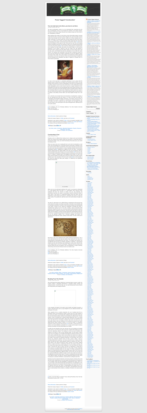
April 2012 (89, 330)
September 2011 (90, 337)
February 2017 (90, 276)
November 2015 (90, 291)
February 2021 (90, 240)
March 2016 (90, 288)
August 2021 (90, 234)
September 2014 (91, 302)
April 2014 (89, 306)
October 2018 (90, 257)
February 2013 (90, 319)
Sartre (70, 397)
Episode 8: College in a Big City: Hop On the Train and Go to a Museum (94, 86)
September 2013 (91, 314)
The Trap (88, 364)
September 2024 (91, 205)
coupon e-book (70, 123)
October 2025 (90, 191)
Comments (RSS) (77, 409)
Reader (53, 273)
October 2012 (90, 323)
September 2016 (91, 282)
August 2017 (90, 270)
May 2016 (89, 286)
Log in (89, 176)
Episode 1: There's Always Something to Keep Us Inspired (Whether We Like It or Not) (92, 66)
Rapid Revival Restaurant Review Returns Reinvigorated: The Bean (93, 127)
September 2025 (91, 192)
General (69, 272)
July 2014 (89, 304)
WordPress (80, 408)
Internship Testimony (91, 139)
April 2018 (89, 261)
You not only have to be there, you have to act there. (63, 26)
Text (66, 129)
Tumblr (74, 121)
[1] (77, 41)
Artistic (60, 272)
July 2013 (89, 316)
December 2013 (90, 311)
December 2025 (90, 189)
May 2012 (89, 329)
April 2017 (89, 274)
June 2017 (89, 272)
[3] (72, 157)
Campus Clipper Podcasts (93, 19)
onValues (63, 130)
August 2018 (90, 259)
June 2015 (89, 297)
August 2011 (90, 338)
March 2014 (90, 307)
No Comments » (69, 130)
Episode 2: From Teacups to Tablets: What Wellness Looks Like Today (94, 32)
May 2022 (89, 226)
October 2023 (90, 214)
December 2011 (90, 334)
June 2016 (89, 285)
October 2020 (90, 243)
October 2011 (90, 336)
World (69, 129)
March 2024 (90, 211)
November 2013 (90, 312)
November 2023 (90, 213)
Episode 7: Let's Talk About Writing (94, 96)
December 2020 (90, 241)
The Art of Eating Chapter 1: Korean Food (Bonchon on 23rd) (93, 124)
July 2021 (89, 235)
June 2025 (89, 195)
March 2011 (90, 343)
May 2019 (89, 251)
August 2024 (90, 206)
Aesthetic (56, 272)
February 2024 (90, 212)
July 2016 (89, 284)
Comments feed (90, 178)
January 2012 (90, 333)
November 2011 (90, 335)
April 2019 (89, 252)
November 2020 (90, 242)
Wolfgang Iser (79, 273)
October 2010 (90, 348)
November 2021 (90, 230)
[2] (60, 45)
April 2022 (89, 227)
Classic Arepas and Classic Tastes (94, 125)
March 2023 (90, 219)
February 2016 (90, 289)
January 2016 (90, 290)
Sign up (66, 120)
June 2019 (89, 250)
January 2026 (90, 188)
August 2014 (90, 303)
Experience (62, 396)
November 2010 (90, 347)
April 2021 (89, 238)
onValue (89, 153)
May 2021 (89, 237)
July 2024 (89, 207)
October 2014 (90, 301)
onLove (89, 150)
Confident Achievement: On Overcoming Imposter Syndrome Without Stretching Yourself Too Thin (93, 166)
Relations (61, 273)
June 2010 (89, 352)
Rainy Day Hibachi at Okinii (92, 128)
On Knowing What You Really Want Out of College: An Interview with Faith (93, 163)
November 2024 (90, 203)
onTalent (89, 148)
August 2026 (90, 182)
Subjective (77, 397)
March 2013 (90, 318)
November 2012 (90, 322)
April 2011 (89, 342)
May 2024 (89, 209)
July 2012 (89, 327)
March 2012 (90, 331)
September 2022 (91, 222)
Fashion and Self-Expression (93, 168)
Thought (67, 273)
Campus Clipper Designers (92, 143)
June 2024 (89, 208)
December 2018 (90, 255)
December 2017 (90, 266)
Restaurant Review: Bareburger (93, 129)
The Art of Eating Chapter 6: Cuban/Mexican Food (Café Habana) (93, 122)
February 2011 (90, 344)
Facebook (72, 118)
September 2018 (91, 258)
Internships (89, 172)
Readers (75, 128)
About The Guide (91, 156)
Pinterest (80, 121)
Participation (70, 128)
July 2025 (89, 194)
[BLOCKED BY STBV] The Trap (93, 363)
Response (79, 128)
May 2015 (89, 298)
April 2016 (89, 287)
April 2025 (89, 197)
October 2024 (90, 204)
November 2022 (90, 220)
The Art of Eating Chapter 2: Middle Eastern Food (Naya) (93, 131)
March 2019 (90, 253)
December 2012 (90, 321)
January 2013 (90, 320)
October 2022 (90, 221)
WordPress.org (90, 179)
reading (57, 273)
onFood (89, 149)
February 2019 (90, 254)
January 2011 (90, 345)
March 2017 (90, 275)
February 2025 (90, 199)
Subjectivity (62, 129)
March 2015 (90, 299)
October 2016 (90, 281)
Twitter (62, 118)
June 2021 (89, 236)
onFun (89, 151)
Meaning (73, 272)
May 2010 (89, 353)
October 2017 (90, 268)
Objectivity (65, 128)
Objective (71, 396)
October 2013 (90, 313)
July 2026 (89, 183)
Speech (73, 397)
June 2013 (89, 317)
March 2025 (90, 198)
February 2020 (90, 245)
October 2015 (90, 292)
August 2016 (90, 283)
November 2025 (90, 190)
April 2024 (89, 210)
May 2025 (89, 196)
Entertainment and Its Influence (93, 169)
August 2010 (90, 350)
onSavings (89, 152)
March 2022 (90, 228)
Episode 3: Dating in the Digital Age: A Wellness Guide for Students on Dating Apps (93, 21)
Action (52, 128)
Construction (59, 128)
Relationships (65, 397)
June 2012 (89, 328)
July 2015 (89, 296)
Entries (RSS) (69, 409)
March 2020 (90, 244)
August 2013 (90, 315)
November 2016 (90, 280)
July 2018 (89, 260)
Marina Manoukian (52, 116)
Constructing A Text (53, 134)
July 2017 (89, 271)
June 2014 (89, 305)
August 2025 (90, 193)
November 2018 (90, 256)
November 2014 (90, 300)
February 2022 (90, 229)
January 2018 (90, 265)
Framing (67, 396)
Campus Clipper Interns (92, 140)
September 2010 (91, 349)
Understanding (73, 273)
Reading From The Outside (55, 279)
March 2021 (90, 239)
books (55, 128)
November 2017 (90, 267)
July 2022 (89, 224)
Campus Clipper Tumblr (92, 134)
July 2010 (89, 351)
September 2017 (91, 269)
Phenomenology (77, 396)
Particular (50, 273)
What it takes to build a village (93, 164)
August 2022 (90, 223)
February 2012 (90, 332)
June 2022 (89, 225)
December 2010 (90, 346)
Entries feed (90, 177)
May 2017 (89, 273)
